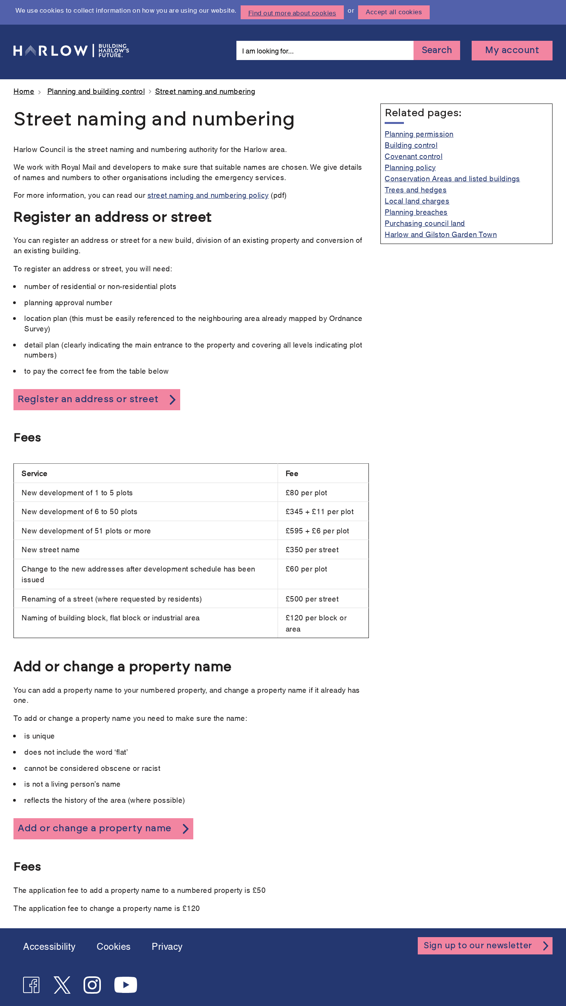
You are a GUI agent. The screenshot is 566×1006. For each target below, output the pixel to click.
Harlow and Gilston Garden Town (441, 233)
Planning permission (419, 133)
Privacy (167, 945)
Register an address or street (88, 399)
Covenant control (413, 155)
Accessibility (49, 945)
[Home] (73, 50)
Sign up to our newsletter (478, 945)
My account (512, 50)
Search (437, 50)
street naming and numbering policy (208, 194)
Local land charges (417, 200)
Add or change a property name (95, 828)
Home (23, 90)
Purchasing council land (425, 222)
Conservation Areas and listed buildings (452, 178)
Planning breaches (416, 211)
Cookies (114, 945)
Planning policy (410, 166)
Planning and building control (96, 90)
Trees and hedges (416, 189)
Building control (411, 144)
